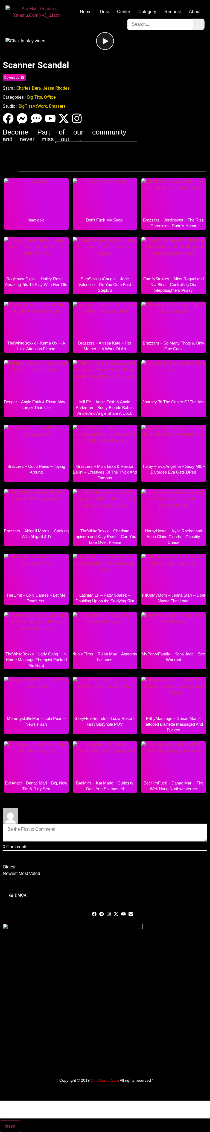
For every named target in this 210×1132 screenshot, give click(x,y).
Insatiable (36, 220)
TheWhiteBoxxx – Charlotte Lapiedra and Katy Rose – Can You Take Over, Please (105, 537)
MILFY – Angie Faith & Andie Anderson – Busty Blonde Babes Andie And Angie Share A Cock (105, 407)
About (194, 11)
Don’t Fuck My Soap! (105, 220)
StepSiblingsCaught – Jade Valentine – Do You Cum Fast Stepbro (104, 284)
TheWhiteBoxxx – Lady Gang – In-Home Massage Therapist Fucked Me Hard (36, 660)
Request (172, 11)
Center (123, 11)
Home (86, 11)
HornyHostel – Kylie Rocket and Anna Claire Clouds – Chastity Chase (173, 537)
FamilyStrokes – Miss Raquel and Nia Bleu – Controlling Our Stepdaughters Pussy (173, 284)
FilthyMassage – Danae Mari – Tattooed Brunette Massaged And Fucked (173, 724)
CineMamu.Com (105, 1080)
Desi (104, 11)
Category (147, 11)
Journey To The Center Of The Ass (173, 401)
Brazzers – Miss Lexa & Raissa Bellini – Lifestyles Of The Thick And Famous (105, 472)
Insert (10, 1126)
